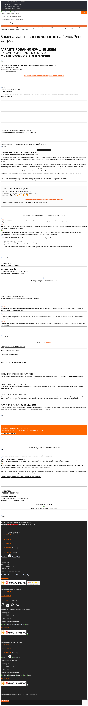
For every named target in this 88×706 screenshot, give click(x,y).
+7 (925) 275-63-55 (6, 552)
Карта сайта (33, 694)
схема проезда (5, 578)
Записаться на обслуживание (9, 23)
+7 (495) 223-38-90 (6, 16)
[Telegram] (10, 557)
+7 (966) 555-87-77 (6, 648)
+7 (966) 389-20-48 (6, 653)
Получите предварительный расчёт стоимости (21, 477)
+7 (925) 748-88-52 (6, 543)
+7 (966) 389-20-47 (6, 596)
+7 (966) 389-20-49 (6, 539)
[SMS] (14, 557)
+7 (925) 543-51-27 (6, 600)
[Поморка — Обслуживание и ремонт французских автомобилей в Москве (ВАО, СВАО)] (10, 13)
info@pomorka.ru (16, 16)
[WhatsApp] (4, 557)
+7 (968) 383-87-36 (6, 548)
